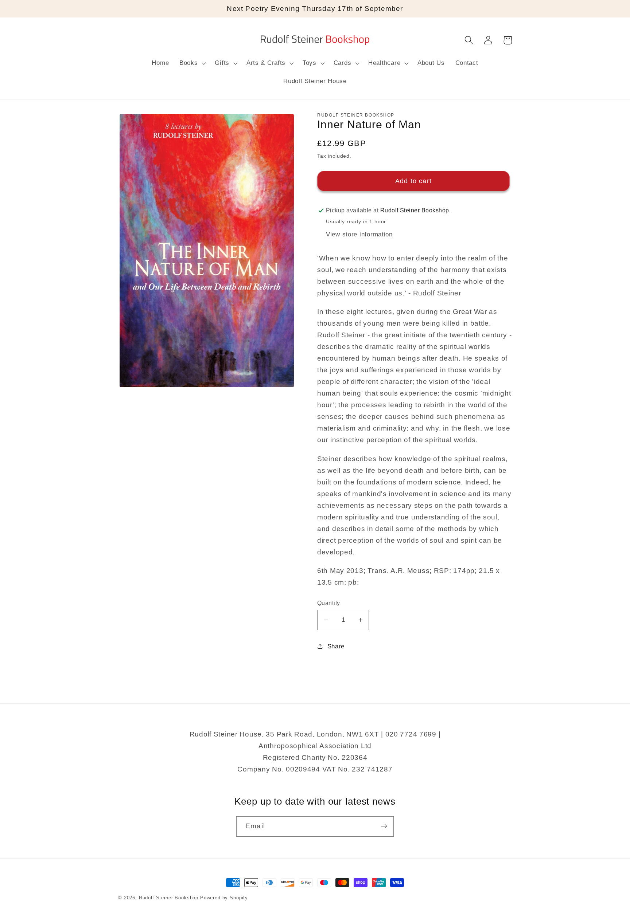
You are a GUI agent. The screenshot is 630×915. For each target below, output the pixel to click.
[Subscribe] (383, 826)
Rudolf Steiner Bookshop (168, 897)
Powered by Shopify (224, 897)
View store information (359, 234)
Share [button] (336, 646)
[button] (192, 63)
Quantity (328, 603)
